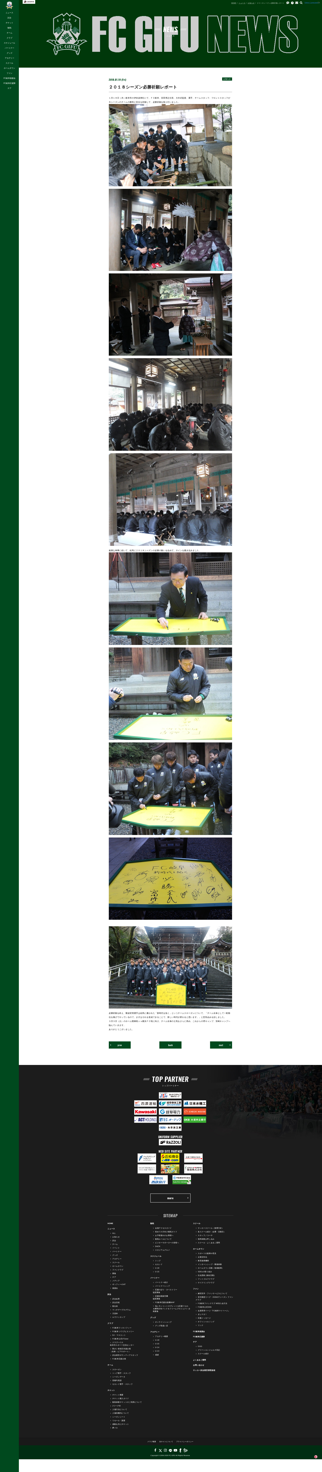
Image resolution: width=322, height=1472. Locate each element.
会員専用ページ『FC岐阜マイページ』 (214, 1311)
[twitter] (160, 1450)
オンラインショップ (163, 1322)
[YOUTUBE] (175, 1450)
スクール (9, 63)
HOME (233, 3)
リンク (200, 1325)
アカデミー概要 (161, 1336)
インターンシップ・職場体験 (210, 1264)
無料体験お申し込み (206, 1239)
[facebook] (155, 1450)
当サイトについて (166, 1442)
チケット (9, 23)
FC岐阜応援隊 (9, 83)
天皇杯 (115, 1313)
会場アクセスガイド (163, 1228)
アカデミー (9, 58)
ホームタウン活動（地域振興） (211, 1268)
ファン (9, 73)
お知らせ (251, 3)
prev (120, 1045)
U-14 (157, 1347)
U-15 (157, 1272)
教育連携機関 (203, 1261)
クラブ (9, 38)
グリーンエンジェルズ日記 (209, 1350)
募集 (114, 1273)
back (170, 1045)
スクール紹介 (203, 1354)
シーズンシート (118, 1417)
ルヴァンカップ (118, 1317)
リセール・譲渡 (118, 1420)
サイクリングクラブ (206, 1283)
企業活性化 (202, 1257)
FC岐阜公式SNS (205, 1307)
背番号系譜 (117, 1380)
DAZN (157, 1246)
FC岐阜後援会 (9, 78)
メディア (116, 1281)
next (221, 1045)
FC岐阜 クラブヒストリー (123, 1331)
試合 (9, 18)
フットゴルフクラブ (206, 1279)
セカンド (158, 1264)
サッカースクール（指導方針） (211, 1228)
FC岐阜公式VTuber (120, 1339)
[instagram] (165, 1450)
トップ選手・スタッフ (121, 1373)
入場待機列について (120, 1413)
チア (9, 88)
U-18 (157, 1268)
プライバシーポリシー (184, 1442)
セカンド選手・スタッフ (122, 1384)
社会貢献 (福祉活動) (206, 1275)
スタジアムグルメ (162, 1250)
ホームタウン (9, 68)
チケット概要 (117, 1395)
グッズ (9, 53)
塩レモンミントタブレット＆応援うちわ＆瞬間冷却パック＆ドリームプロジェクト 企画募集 (171, 1308)
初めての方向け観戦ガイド (166, 1232)
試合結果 (116, 1299)
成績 (157, 1355)
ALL (114, 1233)
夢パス (115, 1428)
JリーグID (116, 1406)
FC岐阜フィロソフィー (121, 1328)
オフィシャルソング (206, 1322)
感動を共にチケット (120, 1424)
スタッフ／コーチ (205, 1235)
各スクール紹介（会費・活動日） (211, 1232)
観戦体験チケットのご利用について (127, 1402)
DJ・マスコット (119, 1335)
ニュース (9, 13)
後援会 (115, 1288)
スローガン (117, 1369)
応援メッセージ (204, 1318)
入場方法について (119, 1409)
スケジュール (9, 43)
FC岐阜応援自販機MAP (164, 1302)
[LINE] (170, 1450)
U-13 (157, 1351)
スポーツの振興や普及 (207, 1253)
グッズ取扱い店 (161, 1326)
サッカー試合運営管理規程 (204, 1370)
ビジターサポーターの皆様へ (167, 1243)
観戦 (9, 28)
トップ (158, 1261)
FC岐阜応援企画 (119, 1359)
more (170, 1198)
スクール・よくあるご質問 (209, 1243)
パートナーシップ (162, 1286)
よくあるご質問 (199, 1360)
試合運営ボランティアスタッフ (125, 1355)
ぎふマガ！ (202, 1314)
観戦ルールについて (163, 1239)
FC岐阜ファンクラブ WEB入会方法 (212, 1303)
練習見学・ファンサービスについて (212, 1293)
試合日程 (116, 1302)
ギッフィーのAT (119, 1284)
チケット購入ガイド (120, 1398)
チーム (9, 33)
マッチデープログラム (121, 1310)
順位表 (115, 1306)
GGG (200, 1346)
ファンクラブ (117, 1270)
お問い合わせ (198, 1365)
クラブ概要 (151, 1442)
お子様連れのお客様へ (164, 1235)
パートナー (9, 48)
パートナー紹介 (161, 1282)
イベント (116, 1248)
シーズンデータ (118, 1377)
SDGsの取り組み (205, 1272)
